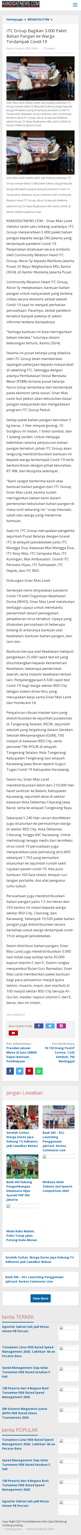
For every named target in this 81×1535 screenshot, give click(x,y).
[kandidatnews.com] (20, 4)
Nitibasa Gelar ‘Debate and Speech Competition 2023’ (57, 1186)
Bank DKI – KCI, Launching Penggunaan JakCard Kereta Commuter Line (54, 1141)
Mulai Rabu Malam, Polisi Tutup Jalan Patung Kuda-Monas (21, 1235)
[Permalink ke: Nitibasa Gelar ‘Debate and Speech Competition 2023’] (59, 1167)
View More (40, 1298)
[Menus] (75, 5)
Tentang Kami (13, 1529)
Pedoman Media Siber (40, 1529)
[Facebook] (39, 1026)
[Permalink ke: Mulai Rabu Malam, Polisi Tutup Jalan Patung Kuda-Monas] (22, 1216)
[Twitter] (51, 1026)
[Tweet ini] (19, 1071)
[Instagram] (62, 1026)
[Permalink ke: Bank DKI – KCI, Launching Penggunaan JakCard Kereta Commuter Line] (59, 1117)
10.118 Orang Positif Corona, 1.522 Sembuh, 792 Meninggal (59, 1052)
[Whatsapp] (39, 1071)
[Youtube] (14, 1033)
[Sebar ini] (10, 1071)
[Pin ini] (29, 1071)
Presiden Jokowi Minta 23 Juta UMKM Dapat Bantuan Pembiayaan (21, 1052)
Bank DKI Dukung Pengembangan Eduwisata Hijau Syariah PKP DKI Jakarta (19, 1191)
